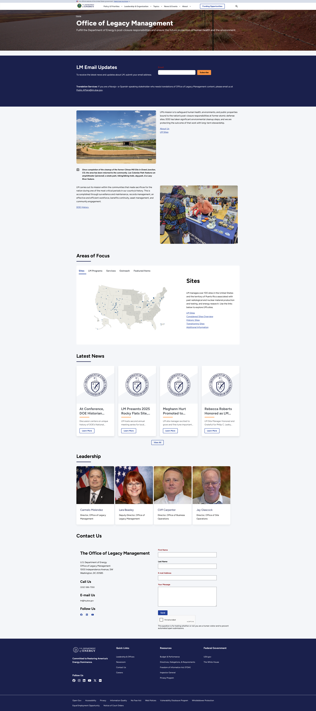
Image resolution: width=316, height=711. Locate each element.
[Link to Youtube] (89, 680)
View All (157, 442)
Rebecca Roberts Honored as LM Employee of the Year (218, 411)
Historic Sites (193, 320)
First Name (163, 550)
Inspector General (167, 672)
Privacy (103, 700)
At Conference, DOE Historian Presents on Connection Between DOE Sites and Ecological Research (94, 411)
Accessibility (90, 700)
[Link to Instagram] (79, 680)
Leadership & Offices (125, 657)
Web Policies (150, 700)
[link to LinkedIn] (87, 614)
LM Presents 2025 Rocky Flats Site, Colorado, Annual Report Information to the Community (136, 411)
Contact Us (121, 667)
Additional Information (197, 327)
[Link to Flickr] (100, 680)
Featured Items (142, 270)
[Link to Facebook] (73, 680)
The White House (211, 662)
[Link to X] (95, 680)
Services (111, 270)
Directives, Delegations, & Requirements (177, 662)
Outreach (124, 270)
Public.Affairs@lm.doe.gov (89, 90)
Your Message (164, 584)
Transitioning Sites (195, 323)
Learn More (85, 431)
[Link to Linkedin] (84, 680)
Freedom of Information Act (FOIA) (175, 667)
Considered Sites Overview (199, 316)
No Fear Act (136, 700)
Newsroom (121, 662)
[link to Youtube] (92, 614)
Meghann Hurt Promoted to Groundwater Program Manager (177, 411)
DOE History (82, 207)
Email (161, 67)
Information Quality (118, 700)
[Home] (86, 7)
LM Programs (95, 270)
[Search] (236, 6)
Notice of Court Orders (114, 705)
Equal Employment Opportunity (86, 705)
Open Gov (76, 700)
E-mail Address (164, 573)
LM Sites (164, 132)
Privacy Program (167, 678)
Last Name (162, 561)
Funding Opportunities (212, 6)
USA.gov (207, 657)
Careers (119, 672)
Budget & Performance (170, 657)
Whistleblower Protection (203, 700)
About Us (164, 128)
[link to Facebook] (81, 614)
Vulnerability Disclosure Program (174, 700)
